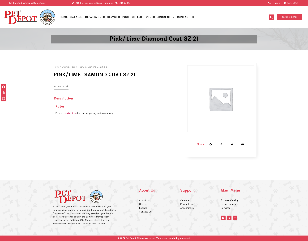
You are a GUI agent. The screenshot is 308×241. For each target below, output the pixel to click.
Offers (137, 17)
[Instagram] (3, 98)
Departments (95, 17)
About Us (164, 17)
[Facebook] (3, 87)
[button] (271, 17)
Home (64, 17)
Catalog (76, 17)
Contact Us (185, 17)
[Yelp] (3, 93)
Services (113, 17)
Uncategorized (68, 67)
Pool (125, 17)
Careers (184, 200)
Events (149, 17)
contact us (70, 113)
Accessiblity (187, 208)
